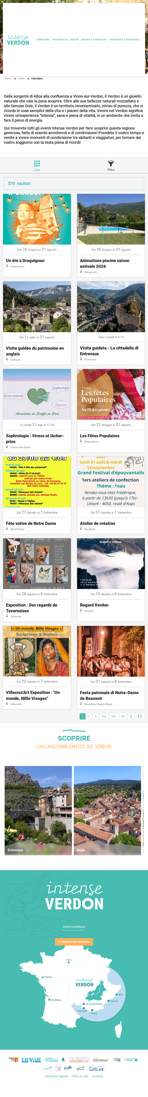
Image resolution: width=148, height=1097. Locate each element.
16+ (104, 716)
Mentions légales (56, 1076)
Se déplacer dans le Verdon (74, 941)
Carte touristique (74, 927)
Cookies (97, 1076)
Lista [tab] (37, 170)
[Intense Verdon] (17, 39)
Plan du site (80, 1076)
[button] (43, 39)
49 (123, 716)
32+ (114, 716)
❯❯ (139, 716)
